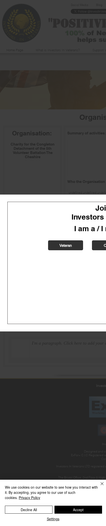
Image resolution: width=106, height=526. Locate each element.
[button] (65, 245)
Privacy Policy (29, 497)
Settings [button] (53, 518)
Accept (78, 509)
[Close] (99, 487)
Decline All (29, 509)
